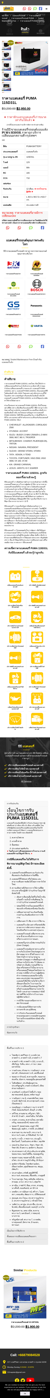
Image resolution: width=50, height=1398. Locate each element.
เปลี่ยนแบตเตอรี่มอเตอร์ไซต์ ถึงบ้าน (15, 687)
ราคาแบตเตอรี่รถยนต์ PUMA (22, 18)
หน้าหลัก (5, 16)
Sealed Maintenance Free (21, 360)
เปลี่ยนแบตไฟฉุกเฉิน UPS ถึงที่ (37, 647)
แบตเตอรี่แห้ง (7, 362)
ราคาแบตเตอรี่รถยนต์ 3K (13, 273)
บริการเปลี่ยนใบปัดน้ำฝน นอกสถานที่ (23, 769)
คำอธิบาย (8, 372)
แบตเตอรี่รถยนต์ (18, 16)
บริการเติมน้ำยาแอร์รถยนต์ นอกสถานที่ (15, 626)
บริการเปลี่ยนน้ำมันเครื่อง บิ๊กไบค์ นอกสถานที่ (27, 772)
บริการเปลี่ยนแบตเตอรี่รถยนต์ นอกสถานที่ (25, 765)
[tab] (8, 371)
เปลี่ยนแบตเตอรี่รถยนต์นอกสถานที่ (15, 586)
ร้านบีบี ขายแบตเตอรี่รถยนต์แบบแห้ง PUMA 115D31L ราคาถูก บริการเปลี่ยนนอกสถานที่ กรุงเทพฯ (25, 132)
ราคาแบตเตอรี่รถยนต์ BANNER (36, 274)
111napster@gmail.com (16, 1372)
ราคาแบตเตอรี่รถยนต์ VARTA (37, 335)
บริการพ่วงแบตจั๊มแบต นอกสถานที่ (37, 708)
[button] (47, 42)
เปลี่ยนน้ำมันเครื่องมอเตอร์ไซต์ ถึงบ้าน (37, 626)
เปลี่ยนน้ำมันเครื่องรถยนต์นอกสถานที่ (15, 708)
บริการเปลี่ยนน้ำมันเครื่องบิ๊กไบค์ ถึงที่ (15, 606)
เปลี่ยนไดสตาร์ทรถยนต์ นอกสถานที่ (37, 728)
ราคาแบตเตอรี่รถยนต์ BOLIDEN (13, 295)
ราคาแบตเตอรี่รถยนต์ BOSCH (37, 294)
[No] (43, 1390)
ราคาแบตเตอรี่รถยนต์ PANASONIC (36, 315)
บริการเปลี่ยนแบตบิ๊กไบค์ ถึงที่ (37, 667)
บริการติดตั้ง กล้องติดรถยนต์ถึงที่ (37, 586)
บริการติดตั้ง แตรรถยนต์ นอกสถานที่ (37, 606)
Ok (25, 1393)
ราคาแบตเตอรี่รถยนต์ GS (13, 314)
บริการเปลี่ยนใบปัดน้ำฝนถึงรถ (15, 728)
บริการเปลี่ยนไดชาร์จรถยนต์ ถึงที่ (15, 647)
